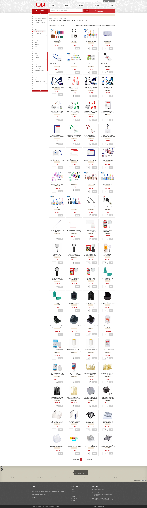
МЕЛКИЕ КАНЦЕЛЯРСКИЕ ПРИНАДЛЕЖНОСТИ (41, 31)
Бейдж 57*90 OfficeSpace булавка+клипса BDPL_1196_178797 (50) (107, 40)
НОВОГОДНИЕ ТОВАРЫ (39, 40)
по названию (53, 25)
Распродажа (104, 15)
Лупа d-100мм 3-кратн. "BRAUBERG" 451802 (108, 231)
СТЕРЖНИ (36, 85)
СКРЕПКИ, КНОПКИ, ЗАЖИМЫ (40, 81)
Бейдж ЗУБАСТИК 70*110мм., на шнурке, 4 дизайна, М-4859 (108, 159)
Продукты (37, 64)
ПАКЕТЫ (36, 51)
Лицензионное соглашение (137, 480)
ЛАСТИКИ (36, 24)
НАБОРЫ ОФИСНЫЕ (38, 35)
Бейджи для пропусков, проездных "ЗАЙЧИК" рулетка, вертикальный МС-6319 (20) (57, 207)
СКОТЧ (36, 79)
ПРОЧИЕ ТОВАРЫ (38, 66)
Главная (52, 5)
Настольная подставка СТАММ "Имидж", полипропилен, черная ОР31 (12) (57, 326)
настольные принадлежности (89, 25)
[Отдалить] (2, 470)
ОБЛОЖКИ (36, 46)
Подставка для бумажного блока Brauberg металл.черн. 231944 (108, 398)
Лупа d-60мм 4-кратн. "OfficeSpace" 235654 (107, 255)
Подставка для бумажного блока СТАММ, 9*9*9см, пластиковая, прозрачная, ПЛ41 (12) (74, 422)
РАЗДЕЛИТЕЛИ (37, 68)
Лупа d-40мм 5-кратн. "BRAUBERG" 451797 (57, 255)
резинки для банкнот (106, 25)
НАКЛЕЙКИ (36, 37)
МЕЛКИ (36, 29)
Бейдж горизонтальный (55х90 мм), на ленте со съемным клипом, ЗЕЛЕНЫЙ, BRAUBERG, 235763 (74, 136)
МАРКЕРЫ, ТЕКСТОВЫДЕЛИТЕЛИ (40, 27)
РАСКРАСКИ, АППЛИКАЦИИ (39, 70)
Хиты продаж (60, 15)
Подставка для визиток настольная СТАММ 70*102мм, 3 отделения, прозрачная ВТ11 (57, 445)
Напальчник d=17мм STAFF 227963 (57, 302)
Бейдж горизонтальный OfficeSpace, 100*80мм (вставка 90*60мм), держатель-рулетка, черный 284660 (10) (108, 136)
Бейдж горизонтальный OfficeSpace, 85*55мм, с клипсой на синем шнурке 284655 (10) (57, 159)
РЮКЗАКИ (36, 75)
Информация (96, 5)
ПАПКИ (36, 53)
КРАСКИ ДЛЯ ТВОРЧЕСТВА (39, 20)
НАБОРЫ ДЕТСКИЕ (38, 33)
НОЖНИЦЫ (37, 44)
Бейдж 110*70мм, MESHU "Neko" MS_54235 (74, 40)
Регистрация (112, 1)
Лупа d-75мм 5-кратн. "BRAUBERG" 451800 (74, 279)
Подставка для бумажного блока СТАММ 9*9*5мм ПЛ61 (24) (57, 422)
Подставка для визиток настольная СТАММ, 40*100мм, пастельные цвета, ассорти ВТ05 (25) (74, 445)
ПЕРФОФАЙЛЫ (37, 57)
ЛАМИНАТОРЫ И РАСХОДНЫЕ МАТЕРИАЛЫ (41, 22)
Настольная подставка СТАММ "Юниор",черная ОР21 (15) (91, 326)
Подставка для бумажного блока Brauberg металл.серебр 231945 (90, 398)
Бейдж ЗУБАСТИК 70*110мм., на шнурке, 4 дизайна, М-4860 (57, 183)
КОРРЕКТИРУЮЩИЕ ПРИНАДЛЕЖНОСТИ (41, 18)
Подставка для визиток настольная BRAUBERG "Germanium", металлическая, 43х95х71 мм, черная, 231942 (91, 422)
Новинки (82, 15)
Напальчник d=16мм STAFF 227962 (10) (108, 279)
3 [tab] (47, 61)
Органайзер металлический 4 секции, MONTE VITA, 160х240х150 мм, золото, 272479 (91, 374)
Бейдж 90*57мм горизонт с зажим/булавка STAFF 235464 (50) (90, 64)
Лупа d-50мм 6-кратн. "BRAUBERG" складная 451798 (90, 255)
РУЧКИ (36, 72)
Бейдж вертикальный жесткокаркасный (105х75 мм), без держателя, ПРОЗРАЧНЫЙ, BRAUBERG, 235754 (107, 112)
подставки (99, 25)
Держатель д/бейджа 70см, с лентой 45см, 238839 (90, 207)
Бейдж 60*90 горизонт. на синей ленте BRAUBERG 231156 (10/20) (57, 64)
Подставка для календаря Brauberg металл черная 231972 (108, 445)
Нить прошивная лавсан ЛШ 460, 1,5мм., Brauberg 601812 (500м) (108, 350)
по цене (58, 25)
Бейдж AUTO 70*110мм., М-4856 (57, 87)
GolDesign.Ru (101, 506)
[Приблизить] (2, 467)
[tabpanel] (40, 16)
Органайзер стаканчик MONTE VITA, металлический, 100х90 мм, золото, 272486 (74, 398)
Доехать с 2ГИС (144, 480)
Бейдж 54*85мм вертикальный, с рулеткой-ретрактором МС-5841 (91, 40)
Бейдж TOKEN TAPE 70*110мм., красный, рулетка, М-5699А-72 (90, 112)
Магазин (66, 5)
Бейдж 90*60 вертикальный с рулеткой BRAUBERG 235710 (107, 64)
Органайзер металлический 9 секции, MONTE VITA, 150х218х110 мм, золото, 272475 (108, 374)
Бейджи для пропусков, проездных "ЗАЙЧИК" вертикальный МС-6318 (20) (108, 183)
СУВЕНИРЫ (37, 88)
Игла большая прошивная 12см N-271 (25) (57, 231)
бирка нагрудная (79, 25)
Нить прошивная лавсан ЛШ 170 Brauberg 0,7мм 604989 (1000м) (74, 350)
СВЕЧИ (36, 77)
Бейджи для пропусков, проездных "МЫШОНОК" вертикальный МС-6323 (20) (74, 207)
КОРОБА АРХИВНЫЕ (38, 16)
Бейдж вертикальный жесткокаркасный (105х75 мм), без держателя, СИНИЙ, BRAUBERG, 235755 (57, 136)
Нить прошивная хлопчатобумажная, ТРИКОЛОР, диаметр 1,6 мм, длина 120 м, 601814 (74, 374)
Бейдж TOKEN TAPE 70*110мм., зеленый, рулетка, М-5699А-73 (74, 112)
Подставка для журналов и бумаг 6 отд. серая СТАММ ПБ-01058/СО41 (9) (91, 445)
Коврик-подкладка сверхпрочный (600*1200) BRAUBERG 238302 (90, 231)
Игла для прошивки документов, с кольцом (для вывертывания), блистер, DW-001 (74, 231)
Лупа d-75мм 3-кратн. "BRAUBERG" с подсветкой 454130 (57, 279)
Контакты (112, 5)
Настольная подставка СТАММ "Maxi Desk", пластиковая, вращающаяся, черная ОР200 (74, 302)
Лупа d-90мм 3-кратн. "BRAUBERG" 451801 (90, 279)
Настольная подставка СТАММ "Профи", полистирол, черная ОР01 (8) (74, 326)
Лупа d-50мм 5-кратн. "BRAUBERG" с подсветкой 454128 (74, 255)
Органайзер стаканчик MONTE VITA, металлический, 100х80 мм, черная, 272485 (57, 398)
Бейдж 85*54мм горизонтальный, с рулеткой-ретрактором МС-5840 (74, 64)
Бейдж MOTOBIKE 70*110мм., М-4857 (91, 88)
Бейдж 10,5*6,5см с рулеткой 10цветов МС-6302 (57, 40)
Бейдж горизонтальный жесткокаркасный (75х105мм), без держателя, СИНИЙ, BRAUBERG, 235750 (90, 159)
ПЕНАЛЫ (36, 55)
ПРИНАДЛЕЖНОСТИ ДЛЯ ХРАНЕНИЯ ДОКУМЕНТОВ (41, 61)
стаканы (113, 25)
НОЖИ (36, 42)
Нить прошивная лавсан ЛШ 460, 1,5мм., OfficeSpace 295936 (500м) (57, 374)
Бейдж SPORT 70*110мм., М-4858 (107, 88)
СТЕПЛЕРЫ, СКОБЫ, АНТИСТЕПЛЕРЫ (41, 83)
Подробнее (34, 497)
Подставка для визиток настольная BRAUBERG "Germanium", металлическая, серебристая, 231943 (107, 422)
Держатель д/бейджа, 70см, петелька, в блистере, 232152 (107, 207)
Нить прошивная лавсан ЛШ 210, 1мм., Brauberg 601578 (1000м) (91, 350)
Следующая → (90, 459)
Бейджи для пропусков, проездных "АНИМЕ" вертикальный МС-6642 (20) (91, 183)
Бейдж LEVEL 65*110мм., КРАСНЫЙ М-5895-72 (74, 88)
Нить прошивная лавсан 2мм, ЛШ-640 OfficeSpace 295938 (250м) (57, 350)
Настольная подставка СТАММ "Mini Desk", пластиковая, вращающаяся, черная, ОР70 (91, 302)
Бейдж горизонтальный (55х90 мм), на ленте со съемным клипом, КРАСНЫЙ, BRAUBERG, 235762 (91, 136)
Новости (73, 496)
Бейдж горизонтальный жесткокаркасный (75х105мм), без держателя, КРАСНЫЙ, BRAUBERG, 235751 (74, 159)
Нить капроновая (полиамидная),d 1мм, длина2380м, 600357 (107, 326)
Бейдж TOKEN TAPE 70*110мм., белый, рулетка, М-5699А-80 (57, 112)
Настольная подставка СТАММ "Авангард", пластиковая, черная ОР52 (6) (108, 302)
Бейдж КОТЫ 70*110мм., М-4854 (74, 182)
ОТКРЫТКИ (37, 48)
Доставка (81, 5)
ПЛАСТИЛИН (37, 59)
